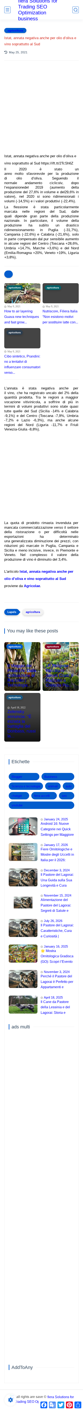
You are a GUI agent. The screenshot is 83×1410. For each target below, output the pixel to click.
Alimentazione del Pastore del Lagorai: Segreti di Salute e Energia (56, 906)
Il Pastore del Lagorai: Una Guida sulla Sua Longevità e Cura (57, 880)
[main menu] (7, 10)
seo (64, 795)
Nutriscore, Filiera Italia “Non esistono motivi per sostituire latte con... (60, 316)
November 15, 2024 (57, 895)
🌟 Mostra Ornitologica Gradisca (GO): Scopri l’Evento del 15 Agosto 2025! (57, 957)
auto (69, 786)
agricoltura (15, 30)
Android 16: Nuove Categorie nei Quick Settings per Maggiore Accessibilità (57, 829)
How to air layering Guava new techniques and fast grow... (21, 316)
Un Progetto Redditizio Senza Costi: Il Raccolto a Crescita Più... (59, 675)
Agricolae (32, 586)
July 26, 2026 (53, 921)
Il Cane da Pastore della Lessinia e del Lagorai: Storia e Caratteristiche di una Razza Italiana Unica (57, 1008)
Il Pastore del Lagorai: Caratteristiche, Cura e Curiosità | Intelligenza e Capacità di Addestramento (57, 931)
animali (53, 786)
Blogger (16, 776)
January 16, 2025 (56, 946)
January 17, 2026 (56, 845)
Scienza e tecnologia (25, 786)
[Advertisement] (41, 112)
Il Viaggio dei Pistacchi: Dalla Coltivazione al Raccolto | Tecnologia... (21, 675)
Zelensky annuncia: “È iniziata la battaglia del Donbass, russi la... (21, 723)
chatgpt (16, 795)
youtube (17, 805)
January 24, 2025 (56, 819)
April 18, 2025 (53, 997)
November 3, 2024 (57, 972)
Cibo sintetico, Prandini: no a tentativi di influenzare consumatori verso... (22, 364)
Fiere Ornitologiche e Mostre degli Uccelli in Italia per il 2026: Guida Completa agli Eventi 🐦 (57, 855)
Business (50, 776)
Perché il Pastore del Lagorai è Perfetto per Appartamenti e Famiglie (57, 982)
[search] (75, 10)
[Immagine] (23, 826)
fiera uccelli (42, 795)
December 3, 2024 (57, 870)
